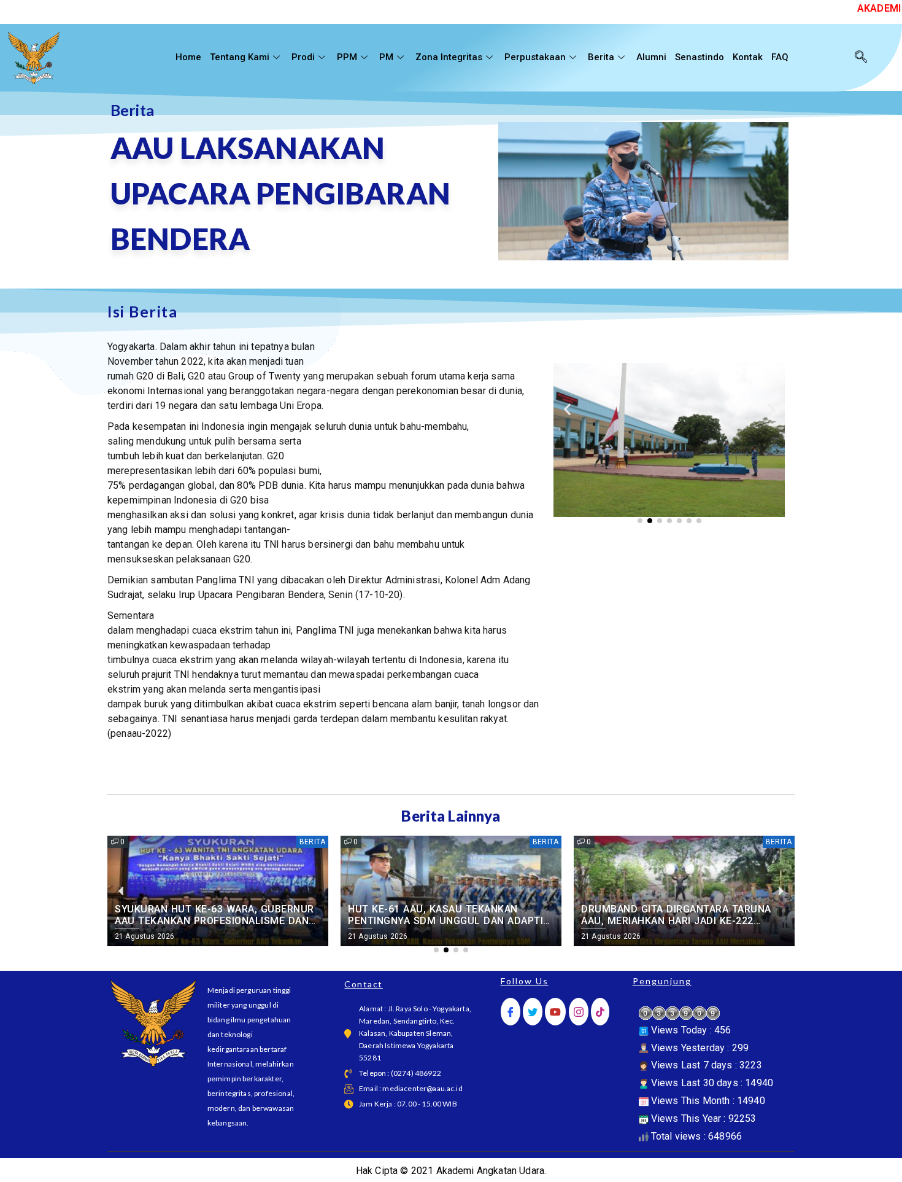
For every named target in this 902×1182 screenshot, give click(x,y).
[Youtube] (555, 1011)
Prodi (303, 57)
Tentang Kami (239, 57)
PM (386, 57)
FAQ (779, 57)
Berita (601, 57)
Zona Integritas (448, 57)
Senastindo (699, 57)
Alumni (651, 57)
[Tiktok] (600, 1011)
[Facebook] (510, 1011)
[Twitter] (532, 1011)
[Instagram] (578, 1011)
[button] (567, 409)
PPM (347, 57)
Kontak (748, 57)
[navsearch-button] (861, 58)
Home (188, 57)
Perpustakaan (535, 57)
